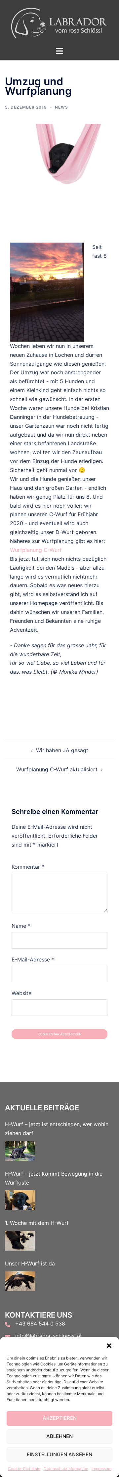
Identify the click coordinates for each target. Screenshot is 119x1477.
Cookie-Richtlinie (24, 1468)
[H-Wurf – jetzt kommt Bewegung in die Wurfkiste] (20, 1200)
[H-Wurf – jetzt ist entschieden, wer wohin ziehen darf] (20, 1151)
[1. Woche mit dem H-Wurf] (20, 1241)
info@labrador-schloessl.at (48, 1335)
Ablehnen (59, 1436)
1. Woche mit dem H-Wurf (37, 1223)
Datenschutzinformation (66, 1468)
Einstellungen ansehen (59, 1454)
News (61, 107)
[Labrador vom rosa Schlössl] (59, 22)
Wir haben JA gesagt (62, 750)
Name (21, 926)
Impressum (101, 1468)
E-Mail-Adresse (33, 959)
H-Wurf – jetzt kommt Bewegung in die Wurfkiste (53, 1178)
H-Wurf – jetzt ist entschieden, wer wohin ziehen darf (56, 1128)
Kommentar (28, 866)
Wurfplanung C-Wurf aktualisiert (57, 769)
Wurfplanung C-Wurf (36, 550)
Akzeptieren (60, 1418)
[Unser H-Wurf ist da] (20, 1281)
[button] (109, 1345)
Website (21, 993)
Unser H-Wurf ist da (30, 1263)
